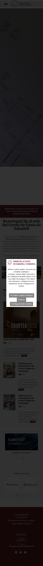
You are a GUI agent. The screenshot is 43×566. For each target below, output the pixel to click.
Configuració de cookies (21, 304)
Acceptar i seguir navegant (21, 295)
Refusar (21, 300)
